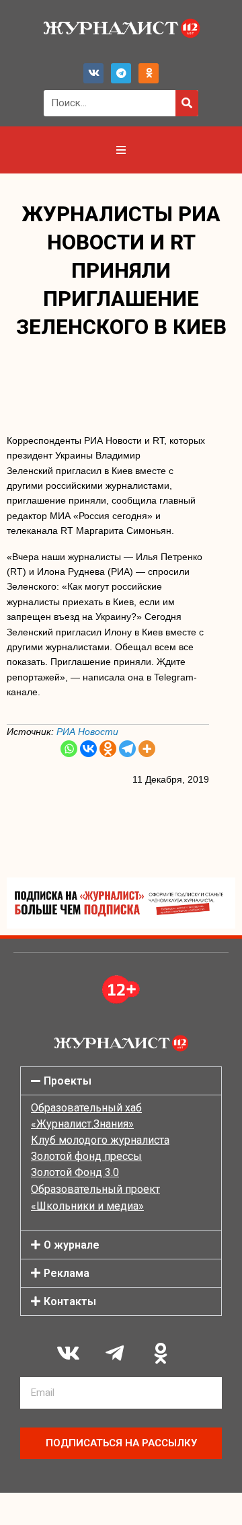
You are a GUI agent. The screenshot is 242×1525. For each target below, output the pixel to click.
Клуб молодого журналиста (100, 1140)
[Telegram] (121, 73)
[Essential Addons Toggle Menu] (121, 150)
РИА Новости (87, 731)
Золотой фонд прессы (86, 1156)
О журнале (71, 1245)
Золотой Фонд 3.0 (75, 1172)
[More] (146, 748)
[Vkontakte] (88, 748)
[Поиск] (186, 103)
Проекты (67, 1080)
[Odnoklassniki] (148, 73)
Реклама (66, 1273)
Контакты (70, 1301)
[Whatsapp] (69, 748)
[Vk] (93, 73)
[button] (121, 1081)
